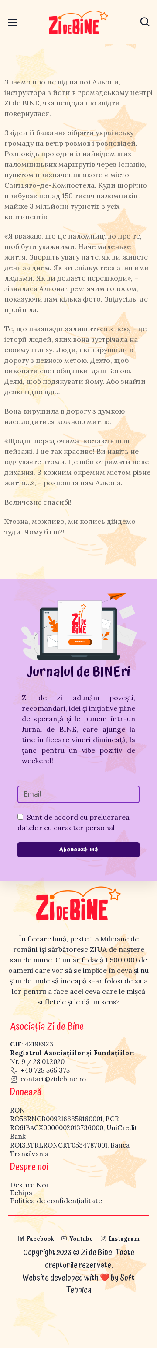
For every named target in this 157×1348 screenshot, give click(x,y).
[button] (144, 22)
